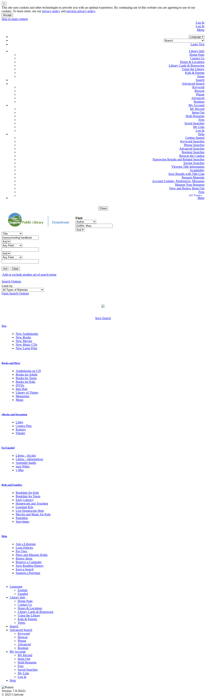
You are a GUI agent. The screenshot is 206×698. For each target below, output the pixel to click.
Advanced (197, 98)
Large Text (197, 44)
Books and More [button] (11, 363)
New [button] (4, 325)
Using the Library (193, 69)
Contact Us (197, 58)
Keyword (198, 87)
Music (20, 399)
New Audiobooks (27, 333)
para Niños (23, 466)
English (22, 590)
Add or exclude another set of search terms (29, 274)
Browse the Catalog (191, 155)
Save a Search (25, 569)
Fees (201, 119)
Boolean (199, 101)
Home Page (197, 54)
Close (103, 208)
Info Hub (21, 389)
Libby (19, 422)
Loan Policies (24, 547)
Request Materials (193, 177)
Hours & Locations (192, 62)
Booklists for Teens (28, 496)
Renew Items (24, 558)
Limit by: (8, 286)
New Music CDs (26, 344)
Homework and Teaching (32, 503)
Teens (200, 76)
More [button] (201, 198)
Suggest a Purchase (28, 573)
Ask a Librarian (26, 544)
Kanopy (21, 429)
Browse (199, 90)
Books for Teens (26, 378)
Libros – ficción (26, 455)
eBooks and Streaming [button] (14, 414)
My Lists (198, 127)
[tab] (103, 326)
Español (23, 593)
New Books (23, 337)
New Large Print (26, 348)
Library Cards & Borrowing (186, 65)
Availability (197, 170)
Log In (200, 22)
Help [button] (4, 536)
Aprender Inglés (26, 462)
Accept (7, 15)
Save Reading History (30, 565)
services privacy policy (80, 11)
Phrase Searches (194, 145)
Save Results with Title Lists (186, 174)
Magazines (22, 396)
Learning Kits (24, 507)
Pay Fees (21, 551)
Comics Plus (24, 426)
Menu (200, 29)
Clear (15, 268)
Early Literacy (25, 500)
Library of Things (27, 392)
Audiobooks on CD (28, 371)
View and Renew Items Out (186, 188)
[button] (196, 51)
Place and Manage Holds (31, 555)
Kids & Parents (194, 72)
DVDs (20, 385)
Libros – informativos (29, 459)
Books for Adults (26, 374)
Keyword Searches (192, 141)
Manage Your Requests (189, 184)
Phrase (200, 94)
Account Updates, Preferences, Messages (178, 181)
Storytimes (22, 521)
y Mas (20, 470)
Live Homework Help (30, 510)
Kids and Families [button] (12, 484)
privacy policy (51, 11)
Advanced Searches (191, 148)
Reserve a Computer (29, 562)
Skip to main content (15, 19)
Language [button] (16, 586)
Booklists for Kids (27, 492)
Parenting (22, 518)
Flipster (20, 433)
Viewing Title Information (187, 166)
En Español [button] (8, 447)
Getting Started (194, 137)
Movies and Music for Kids (33, 514)
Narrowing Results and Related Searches (178, 159)
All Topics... (196, 195)
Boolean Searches (193, 152)
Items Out (198, 112)
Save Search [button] (103, 318)
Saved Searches (194, 123)
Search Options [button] (11, 281)
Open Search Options (15, 293)
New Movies (24, 341)
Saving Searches (193, 163)
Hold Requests (195, 116)
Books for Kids (25, 381)
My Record (197, 109)
